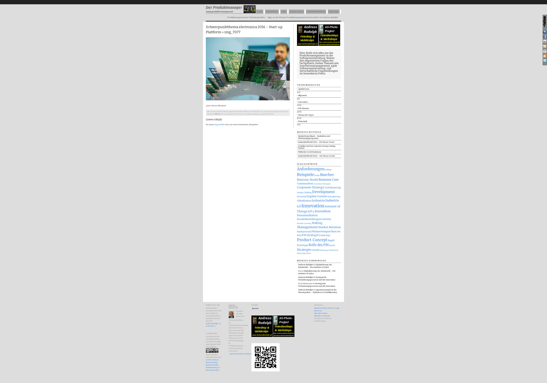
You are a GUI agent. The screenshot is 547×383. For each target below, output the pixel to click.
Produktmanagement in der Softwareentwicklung (316, 57)
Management (307, 227)
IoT (310, 211)
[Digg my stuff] (544, 32)
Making (317, 223)
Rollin (332, 245)
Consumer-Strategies (322, 184)
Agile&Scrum (303, 89)
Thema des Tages (306, 115)
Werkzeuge (323, 250)
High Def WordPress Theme (323, 308)
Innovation (303, 102)
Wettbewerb (333, 250)
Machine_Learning (304, 223)
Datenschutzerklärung (316, 12)
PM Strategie (310, 235)
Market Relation (329, 227)
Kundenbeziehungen (309, 219)
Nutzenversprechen (324, 231)
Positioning (324, 235)
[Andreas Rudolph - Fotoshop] (308, 45)
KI (314, 212)
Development (323, 192)
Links (284, 12)
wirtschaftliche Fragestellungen (319, 70)
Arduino (328, 170)
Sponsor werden (296, 12)
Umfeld (315, 250)
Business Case (329, 180)
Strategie (304, 250)
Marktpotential (304, 231)
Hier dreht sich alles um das (316, 53)
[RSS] (544, 56)
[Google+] (544, 46)
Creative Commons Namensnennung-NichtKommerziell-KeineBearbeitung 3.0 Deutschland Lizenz (213, 365)
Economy (301, 196)
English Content (317, 196)
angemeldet (219, 124)
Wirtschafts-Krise (304, 253)
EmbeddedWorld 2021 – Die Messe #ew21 (316, 142)
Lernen (326, 219)
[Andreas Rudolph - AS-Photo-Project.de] (329, 45)
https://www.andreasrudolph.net (237, 354)
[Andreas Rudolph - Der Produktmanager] (265, 371)
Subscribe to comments (322, 316)
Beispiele (305, 174)
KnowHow (323, 211)
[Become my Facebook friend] (544, 36)
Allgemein (302, 95)
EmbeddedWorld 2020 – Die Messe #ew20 (316, 156)
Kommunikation (307, 215)
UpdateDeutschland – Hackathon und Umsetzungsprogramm (314, 137)
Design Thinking (304, 192)
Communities (305, 183)
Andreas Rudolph (305, 265)
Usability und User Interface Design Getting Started (316, 147)
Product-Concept (312, 240)
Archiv (259, 12)
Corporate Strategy (310, 187)
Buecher (327, 175)
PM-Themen (303, 108)
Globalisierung (333, 196)
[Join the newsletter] (544, 51)
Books (317, 175)
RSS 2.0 (217, 114)
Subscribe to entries (320, 313)
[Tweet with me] (544, 61)
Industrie (318, 200)
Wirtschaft (302, 121)
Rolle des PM (319, 245)
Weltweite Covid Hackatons (309, 152)
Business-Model (307, 179)
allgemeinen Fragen (317, 60)
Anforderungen (310, 169)
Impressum (333, 12)
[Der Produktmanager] (231, 13)
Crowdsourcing (333, 187)
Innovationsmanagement (315, 65)
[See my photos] (544, 41)
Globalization (304, 200)
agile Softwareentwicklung (318, 67)
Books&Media (271, 12)
